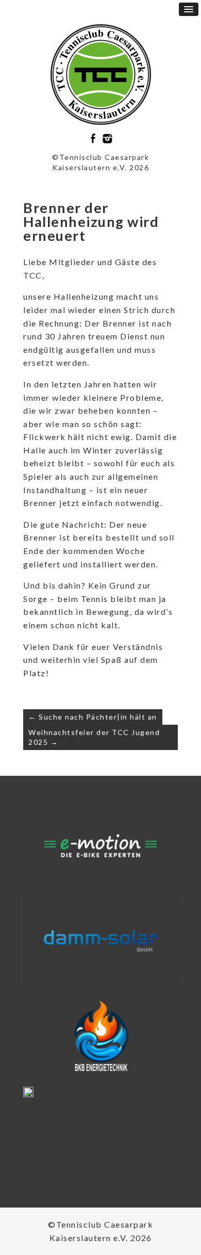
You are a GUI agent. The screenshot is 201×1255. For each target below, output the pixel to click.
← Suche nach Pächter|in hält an (92, 716)
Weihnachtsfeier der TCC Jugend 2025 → (94, 737)
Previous (35, 849)
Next (166, 849)
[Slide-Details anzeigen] (100, 846)
